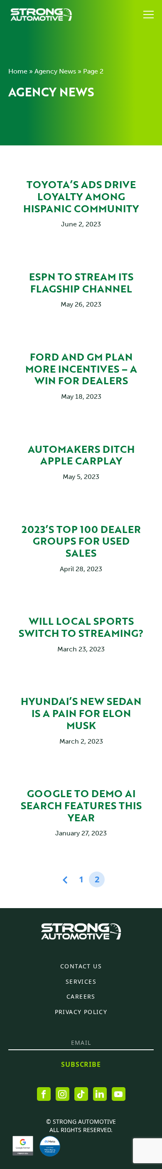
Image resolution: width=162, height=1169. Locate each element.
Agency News (55, 71)
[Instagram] (62, 1094)
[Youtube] (118, 1094)
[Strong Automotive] (41, 14)
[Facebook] (44, 1094)
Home (17, 71)
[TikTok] (81, 1094)
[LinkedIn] (100, 1094)
